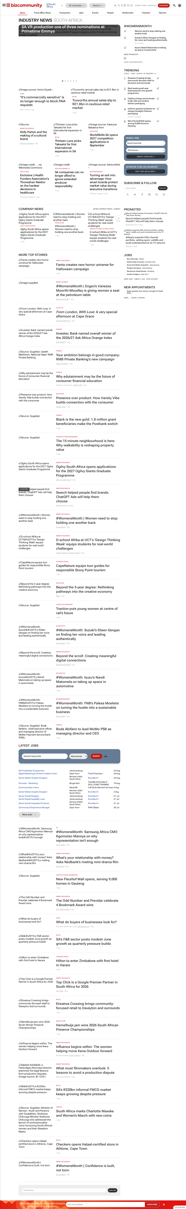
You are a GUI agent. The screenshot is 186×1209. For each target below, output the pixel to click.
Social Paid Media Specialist (137, 265)
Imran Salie (60, 643)
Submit (117, 209)
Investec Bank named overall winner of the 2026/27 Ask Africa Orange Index (86, 336)
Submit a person (138, 298)
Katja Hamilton (62, 364)
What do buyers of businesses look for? (86, 922)
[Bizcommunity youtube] (128, 6)
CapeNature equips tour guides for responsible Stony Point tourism (83, 568)
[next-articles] (118, 218)
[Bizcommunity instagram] (124, 6)
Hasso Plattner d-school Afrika (102, 229)
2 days (126, 74)
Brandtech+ (93, 778)
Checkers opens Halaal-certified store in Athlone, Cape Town (87, 1146)
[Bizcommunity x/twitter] (119, 6)
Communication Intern (29, 787)
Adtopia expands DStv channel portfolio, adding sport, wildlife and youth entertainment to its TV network (145, 240)
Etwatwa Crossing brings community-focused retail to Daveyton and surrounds (141, 80)
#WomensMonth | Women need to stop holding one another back (69, 229)
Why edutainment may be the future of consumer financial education (85, 379)
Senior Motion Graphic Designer (33, 778)
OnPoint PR (77, 385)
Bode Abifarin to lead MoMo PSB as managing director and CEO (83, 731)
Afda (58, 596)
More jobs (128, 279)
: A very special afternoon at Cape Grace (86, 314)
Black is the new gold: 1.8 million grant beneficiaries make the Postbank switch (87, 422)
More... (127, 298)
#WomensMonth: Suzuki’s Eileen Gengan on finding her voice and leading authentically (88, 634)
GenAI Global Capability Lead (32, 799)
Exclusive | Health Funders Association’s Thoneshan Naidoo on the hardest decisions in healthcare (34, 183)
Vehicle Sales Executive (136, 262)
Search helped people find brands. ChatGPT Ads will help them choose (144, 220)
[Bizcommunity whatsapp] (131, 6)
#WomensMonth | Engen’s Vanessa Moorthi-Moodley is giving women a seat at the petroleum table (87, 290)
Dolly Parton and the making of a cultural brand (33, 135)
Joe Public (60, 866)
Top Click (59, 991)
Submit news (140, 5)
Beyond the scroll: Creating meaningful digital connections (86, 658)
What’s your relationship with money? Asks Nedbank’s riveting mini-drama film (87, 860)
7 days (132, 74)
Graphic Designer (133, 274)
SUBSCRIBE (152, 1204)
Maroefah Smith (62, 299)
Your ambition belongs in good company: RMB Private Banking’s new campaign (88, 357)
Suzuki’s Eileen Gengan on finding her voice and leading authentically (151, 39)
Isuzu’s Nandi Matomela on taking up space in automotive (150, 48)
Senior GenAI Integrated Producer (34, 803)
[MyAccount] (180, 5)
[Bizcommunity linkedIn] (115, 6)
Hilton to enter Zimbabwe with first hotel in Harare (87, 963)
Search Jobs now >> (146, 156)
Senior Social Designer (29, 796)
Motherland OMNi (63, 665)
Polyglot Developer (134, 268)
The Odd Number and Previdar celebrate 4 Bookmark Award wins (87, 903)
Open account (152, 279)
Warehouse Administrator (137, 271)
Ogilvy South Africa (27, 226)
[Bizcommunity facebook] (122, 6)
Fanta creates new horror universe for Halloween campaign (85, 267)
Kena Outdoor (74, 1055)
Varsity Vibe (61, 407)
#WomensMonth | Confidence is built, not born (85, 1168)
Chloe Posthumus (63, 321)
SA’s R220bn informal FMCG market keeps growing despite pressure (83, 1092)
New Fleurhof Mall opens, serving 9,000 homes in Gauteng (139, 123)
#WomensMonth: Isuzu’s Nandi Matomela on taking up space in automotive (81, 681)
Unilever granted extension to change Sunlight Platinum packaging (141, 111)
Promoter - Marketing (28, 783)
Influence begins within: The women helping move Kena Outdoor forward (84, 1049)
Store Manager (132, 259)
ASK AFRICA (61, 342)
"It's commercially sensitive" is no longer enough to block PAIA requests (42, 101)
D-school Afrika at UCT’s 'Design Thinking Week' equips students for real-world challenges (103, 236)
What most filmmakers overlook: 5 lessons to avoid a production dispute (85, 1070)
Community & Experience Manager (34, 807)
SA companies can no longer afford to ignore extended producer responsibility (69, 179)
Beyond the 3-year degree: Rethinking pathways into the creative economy (85, 589)
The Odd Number (63, 909)
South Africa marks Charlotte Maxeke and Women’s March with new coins (85, 1113)
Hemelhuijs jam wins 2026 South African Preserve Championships (87, 1027)
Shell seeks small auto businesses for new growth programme (140, 90)
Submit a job (139, 279)
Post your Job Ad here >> (145, 171)
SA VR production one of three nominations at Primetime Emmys (63, 29)
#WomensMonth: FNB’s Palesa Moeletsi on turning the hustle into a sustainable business (87, 707)
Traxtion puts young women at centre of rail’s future (87, 611)
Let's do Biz (180, 1207)
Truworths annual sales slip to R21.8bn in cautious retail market (94, 104)
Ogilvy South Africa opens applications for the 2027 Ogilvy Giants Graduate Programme (34, 233)
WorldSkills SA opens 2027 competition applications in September (104, 140)
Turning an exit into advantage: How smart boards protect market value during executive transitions (104, 182)
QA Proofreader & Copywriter (31, 770)
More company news (102, 209)
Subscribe (162, 188)
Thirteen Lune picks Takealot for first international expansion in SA (68, 146)
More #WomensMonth (133, 62)
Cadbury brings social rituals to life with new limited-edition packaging (141, 101)
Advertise (151, 5)
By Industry (149, 74)
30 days (139, 74)
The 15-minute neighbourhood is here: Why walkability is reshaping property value (85, 445)
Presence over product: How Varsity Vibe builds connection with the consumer (87, 400)
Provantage (59, 223)
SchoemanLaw (83, 926)
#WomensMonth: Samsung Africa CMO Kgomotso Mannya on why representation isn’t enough (86, 836)
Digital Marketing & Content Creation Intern (38, 773)
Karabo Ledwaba (27, 143)
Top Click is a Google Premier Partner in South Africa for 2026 (87, 984)
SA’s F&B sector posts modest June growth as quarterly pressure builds (83, 941)
